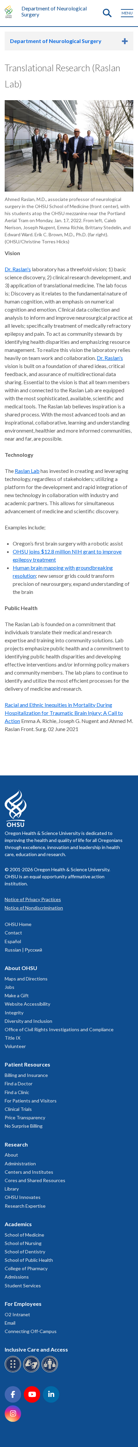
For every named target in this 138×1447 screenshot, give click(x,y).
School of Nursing (23, 1243)
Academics (18, 1224)
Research (16, 1144)
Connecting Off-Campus (31, 1331)
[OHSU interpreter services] (51, 1371)
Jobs (9, 987)
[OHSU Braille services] (14, 1371)
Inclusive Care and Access (36, 1349)
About (11, 1155)
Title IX (12, 1038)
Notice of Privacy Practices (33, 899)
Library (12, 1189)
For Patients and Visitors (31, 1100)
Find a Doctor (18, 1083)
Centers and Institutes (29, 1172)
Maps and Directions (26, 978)
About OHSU (21, 968)
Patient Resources (27, 1064)
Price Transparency (25, 1117)
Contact (13, 932)
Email (10, 1323)
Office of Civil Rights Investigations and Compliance (59, 1029)
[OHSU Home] (10, 11)
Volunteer (15, 1046)
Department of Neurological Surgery (54, 11)
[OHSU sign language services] (32, 1371)
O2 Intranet (17, 1314)
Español (13, 941)
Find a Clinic (17, 1092)
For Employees (23, 1303)
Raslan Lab (27, 471)
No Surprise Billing (24, 1126)
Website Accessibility (27, 1004)
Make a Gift (17, 995)
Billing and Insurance (26, 1075)
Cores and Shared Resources (35, 1180)
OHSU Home (18, 924)
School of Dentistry (25, 1251)
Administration (20, 1163)
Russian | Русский (23, 950)
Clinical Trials (18, 1109)
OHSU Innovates (23, 1197)
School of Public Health (29, 1260)
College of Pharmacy (26, 1268)
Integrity (14, 1012)
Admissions (17, 1277)
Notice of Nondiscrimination (34, 908)
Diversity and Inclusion (28, 1021)
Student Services (23, 1285)
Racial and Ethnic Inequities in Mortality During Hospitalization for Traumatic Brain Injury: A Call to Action (64, 712)
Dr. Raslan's (18, 269)
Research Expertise (25, 1206)
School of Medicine (24, 1235)
